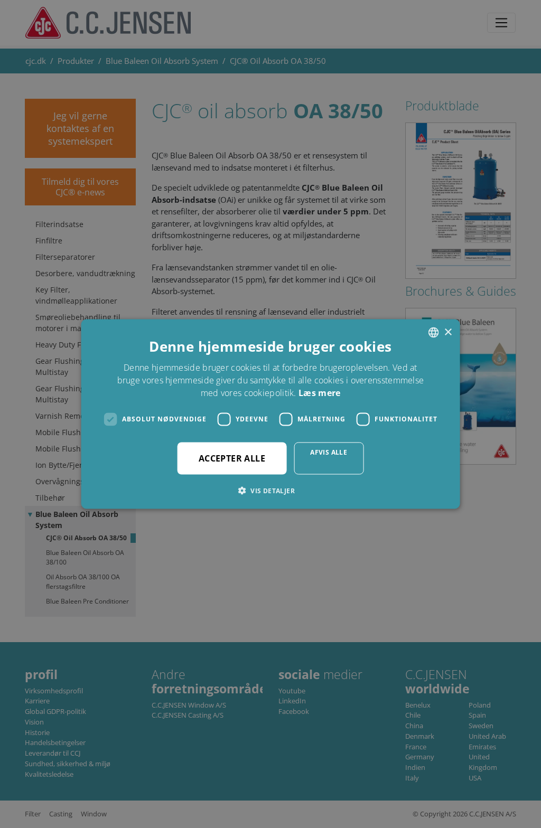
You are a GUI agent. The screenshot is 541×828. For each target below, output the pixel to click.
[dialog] (270, 414)
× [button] (448, 332)
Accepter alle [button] (232, 458)
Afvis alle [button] (328, 451)
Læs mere (319, 392)
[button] (270, 490)
